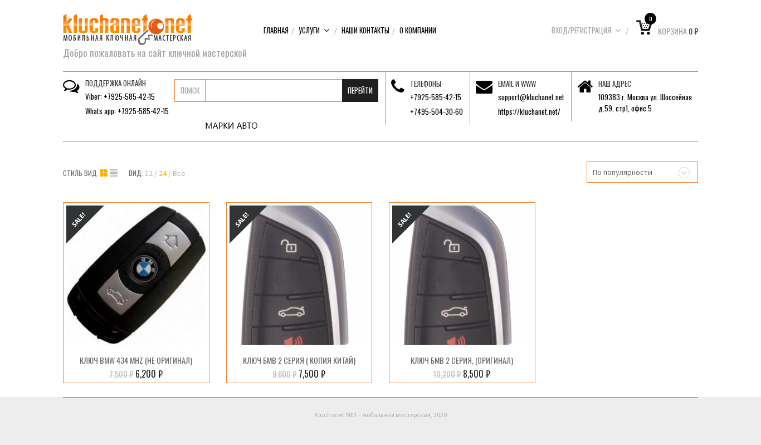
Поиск (190, 90)
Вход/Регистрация (581, 30)
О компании (417, 30)
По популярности (622, 172)
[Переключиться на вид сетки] (105, 173)
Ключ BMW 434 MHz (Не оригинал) (136, 360)
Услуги (309, 30)
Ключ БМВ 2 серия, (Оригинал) (462, 360)
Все (179, 173)
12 (149, 173)
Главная (276, 30)
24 (163, 173)
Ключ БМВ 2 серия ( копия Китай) (299, 360)
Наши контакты (365, 30)
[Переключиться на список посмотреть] (114, 173)
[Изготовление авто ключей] (127, 28)
